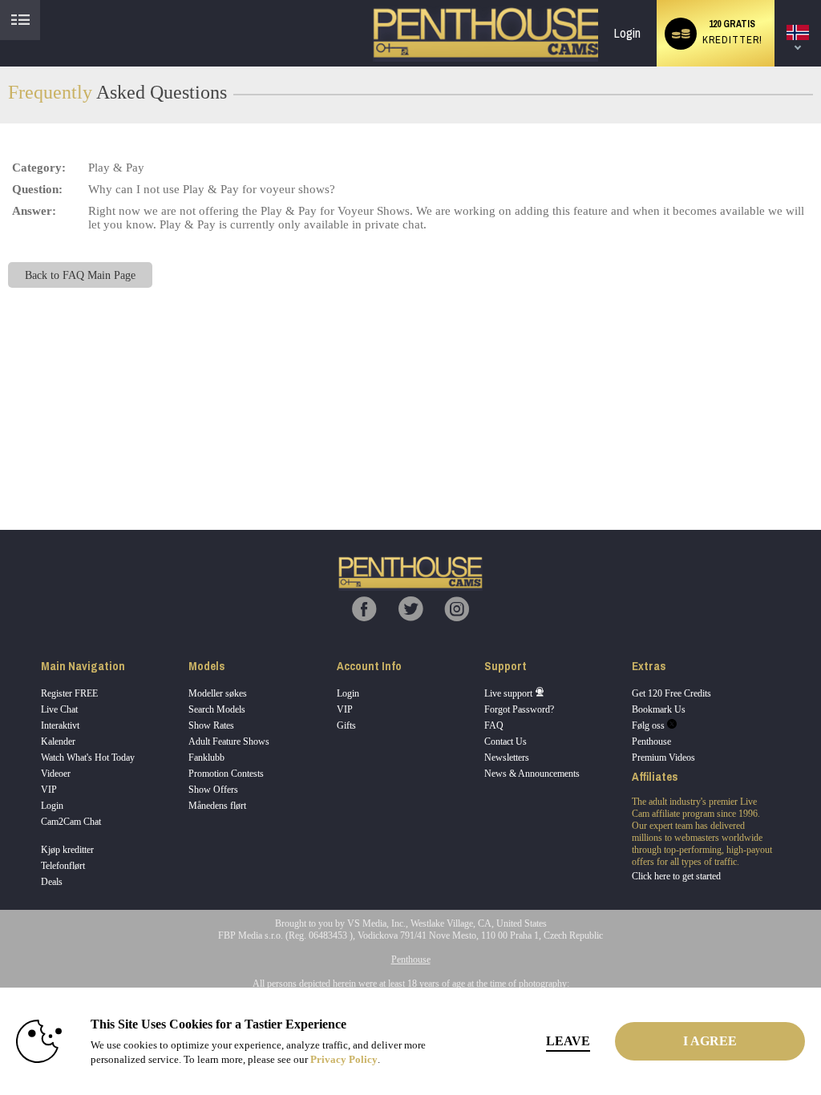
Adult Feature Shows (228, 741)
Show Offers (213, 789)
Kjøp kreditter (67, 849)
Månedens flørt (217, 805)
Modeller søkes (217, 693)
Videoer (56, 773)
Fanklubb (206, 757)
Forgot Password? (519, 709)
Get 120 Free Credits (671, 693)
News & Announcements (532, 773)
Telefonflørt (63, 865)
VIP (49, 789)
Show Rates (211, 725)
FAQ (494, 725)
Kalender (58, 741)
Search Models (216, 709)
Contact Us (505, 741)
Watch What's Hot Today (88, 757)
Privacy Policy (344, 1059)
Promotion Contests (226, 773)
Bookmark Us (659, 709)
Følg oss (649, 725)
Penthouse (651, 741)
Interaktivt (60, 725)
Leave (568, 1041)
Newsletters (506, 757)
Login (627, 33)
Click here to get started (676, 876)
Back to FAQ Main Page (80, 275)
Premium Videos (663, 757)
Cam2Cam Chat (71, 821)
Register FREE (69, 693)
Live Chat (59, 709)
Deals (52, 881)
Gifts (346, 725)
